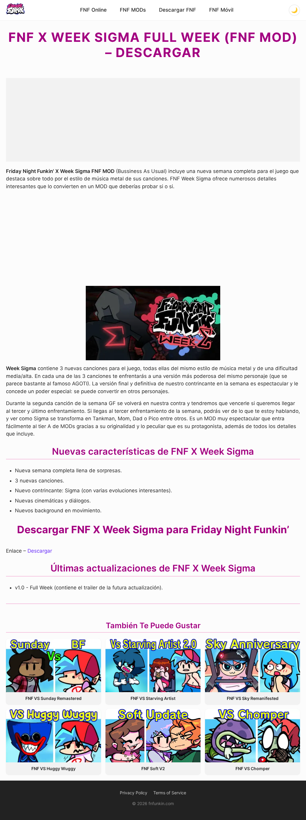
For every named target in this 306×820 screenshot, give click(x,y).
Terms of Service (169, 792)
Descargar (39, 551)
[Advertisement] (153, 120)
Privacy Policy (133, 792)
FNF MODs (133, 10)
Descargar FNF (177, 10)
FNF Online (93, 10)
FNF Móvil (221, 10)
